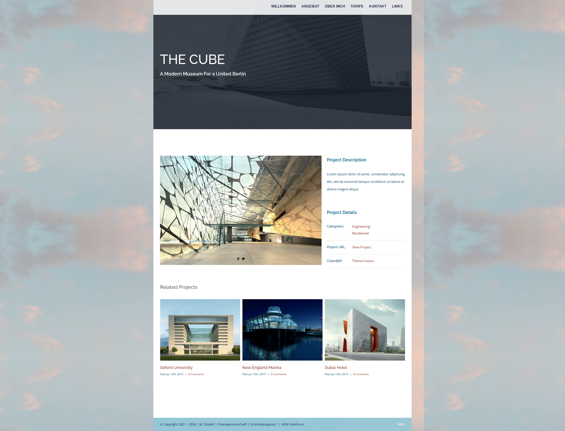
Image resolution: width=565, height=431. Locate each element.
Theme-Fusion (363, 261)
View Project (361, 247)
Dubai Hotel (253, 367)
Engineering (361, 226)
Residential (360, 233)
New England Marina (179, 367)
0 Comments (196, 374)
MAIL (401, 424)
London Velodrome (343, 367)
